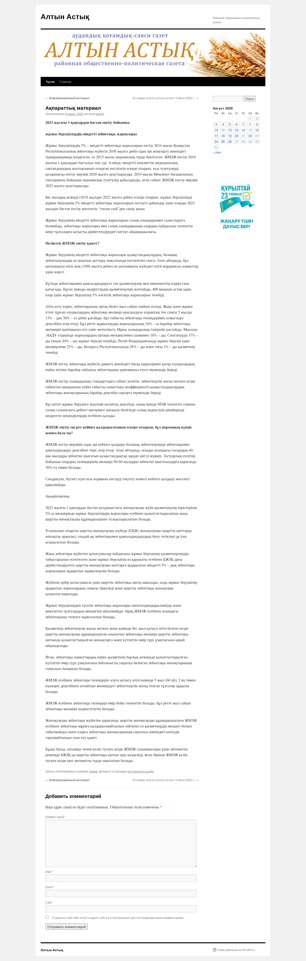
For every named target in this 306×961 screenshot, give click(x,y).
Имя (49, 871)
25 (223, 141)
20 (236, 136)
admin (100, 114)
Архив (50, 81)
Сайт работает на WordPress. (237, 950)
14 (243, 130)
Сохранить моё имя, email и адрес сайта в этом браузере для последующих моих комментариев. (118, 917)
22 (250, 136)
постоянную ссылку (140, 771)
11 (223, 130)
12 (230, 130)
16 (257, 130)
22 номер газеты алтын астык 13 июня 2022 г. (165, 98)
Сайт (48, 902)
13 (236, 130)
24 (216, 141)
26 (230, 141)
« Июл (217, 152)
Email (50, 887)
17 (216, 136)
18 (223, 136)
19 (230, 136)
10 (216, 130)
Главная (65, 81)
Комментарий (55, 817)
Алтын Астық (65, 16)
